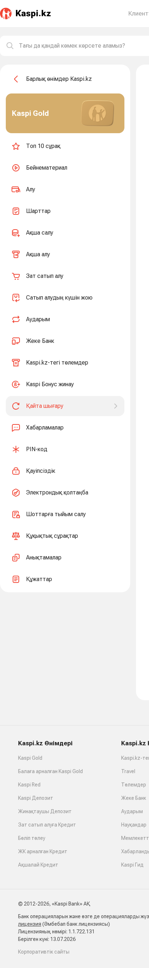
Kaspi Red (29, 785)
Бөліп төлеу (31, 838)
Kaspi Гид (132, 865)
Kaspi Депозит (35, 798)
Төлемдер (133, 785)
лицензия (29, 924)
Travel (128, 771)
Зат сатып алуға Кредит (47, 825)
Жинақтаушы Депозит (45, 811)
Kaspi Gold (30, 758)
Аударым (132, 811)
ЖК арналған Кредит (42, 851)
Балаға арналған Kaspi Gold (50, 771)
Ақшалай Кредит (38, 865)
